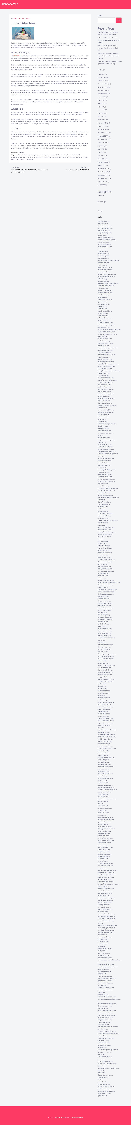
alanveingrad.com (103, 711)
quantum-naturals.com (105, 1013)
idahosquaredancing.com (105, 412)
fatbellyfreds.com (103, 985)
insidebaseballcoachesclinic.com (108, 1027)
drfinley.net (101, 1054)
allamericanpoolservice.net (106, 490)
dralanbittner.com (103, 428)
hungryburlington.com (105, 677)
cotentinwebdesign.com (105, 350)
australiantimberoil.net (105, 359)
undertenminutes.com (105, 246)
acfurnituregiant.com (104, 244)
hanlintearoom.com (104, 1043)
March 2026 (101, 74)
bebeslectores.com (104, 357)
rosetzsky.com (102, 640)
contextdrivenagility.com (106, 658)
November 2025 (103, 87)
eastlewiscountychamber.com (107, 589)
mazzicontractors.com (105, 976)
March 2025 (101, 100)
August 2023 (102, 142)
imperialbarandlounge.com (106, 398)
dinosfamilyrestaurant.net (106, 362)
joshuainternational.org (105, 863)
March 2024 (101, 120)
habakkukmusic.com (104, 856)
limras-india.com (103, 223)
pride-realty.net (103, 1036)
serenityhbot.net (103, 861)
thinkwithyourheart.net (105, 403)
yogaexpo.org (102, 525)
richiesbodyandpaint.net (105, 228)
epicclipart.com (102, 302)
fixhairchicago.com (103, 794)
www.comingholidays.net (106, 571)
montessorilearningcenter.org (107, 1015)
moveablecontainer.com (105, 343)
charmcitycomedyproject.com (107, 654)
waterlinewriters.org (104, 831)
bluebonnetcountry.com (105, 299)
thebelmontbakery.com (105, 269)
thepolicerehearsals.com (105, 585)
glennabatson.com (104, 599)
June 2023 (101, 149)
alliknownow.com (103, 587)
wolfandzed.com (103, 944)
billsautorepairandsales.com (107, 1010)
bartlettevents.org (104, 341)
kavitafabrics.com (103, 750)
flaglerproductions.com (105, 603)
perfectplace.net (103, 518)
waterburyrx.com (103, 780)
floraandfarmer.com (104, 373)
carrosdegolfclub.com (105, 368)
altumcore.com (102, 810)
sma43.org (101, 923)
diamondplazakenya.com (105, 1006)
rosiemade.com (102, 442)
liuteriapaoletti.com (104, 732)
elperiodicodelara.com (105, 226)
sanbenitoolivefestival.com (106, 559)
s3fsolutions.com (103, 375)
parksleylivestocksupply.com (107, 532)
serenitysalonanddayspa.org (106, 240)
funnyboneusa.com (104, 744)
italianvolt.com (103, 421)
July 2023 (101, 146)
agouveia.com (102, 1066)
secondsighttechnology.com (107, 470)
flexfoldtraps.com (103, 886)
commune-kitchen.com (105, 619)
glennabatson (9, 4)
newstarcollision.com (104, 465)
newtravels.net (102, 265)
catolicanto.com (103, 511)
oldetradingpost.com (104, 352)
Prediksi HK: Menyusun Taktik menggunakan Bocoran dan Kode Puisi (108, 48)
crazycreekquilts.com (104, 610)
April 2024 (101, 116)
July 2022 (101, 185)
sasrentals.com (102, 467)
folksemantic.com (103, 417)
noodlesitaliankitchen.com (106, 286)
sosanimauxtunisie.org (105, 311)
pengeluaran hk (76, 155)
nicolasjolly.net (102, 626)
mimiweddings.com (104, 1084)
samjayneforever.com (104, 1020)
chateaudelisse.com (104, 327)
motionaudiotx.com (104, 1077)
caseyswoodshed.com (105, 792)
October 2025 (102, 90)
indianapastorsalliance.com (106, 787)
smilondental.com (103, 463)
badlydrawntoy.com (104, 852)
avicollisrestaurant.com (105, 773)
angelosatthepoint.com (105, 785)
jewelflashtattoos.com (105, 292)
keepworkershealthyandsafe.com (108, 283)
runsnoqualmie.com (104, 905)
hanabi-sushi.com (103, 941)
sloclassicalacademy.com (106, 594)
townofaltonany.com (104, 725)
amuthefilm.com (103, 622)
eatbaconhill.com (103, 258)
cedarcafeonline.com (104, 242)
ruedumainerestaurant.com (106, 638)
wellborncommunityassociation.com (109, 329)
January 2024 (102, 126)
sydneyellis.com (103, 483)
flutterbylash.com (103, 1040)
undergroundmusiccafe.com (106, 1091)
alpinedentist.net (103, 316)
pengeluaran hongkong (33, 157)
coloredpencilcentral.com (106, 394)
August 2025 (102, 97)
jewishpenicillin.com (104, 493)
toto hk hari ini (18, 159)
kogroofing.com (103, 313)
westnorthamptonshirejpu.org (107, 334)
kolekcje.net (101, 509)
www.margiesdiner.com (105, 909)
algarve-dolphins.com (104, 709)
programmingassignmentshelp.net (108, 260)
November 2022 (103, 172)
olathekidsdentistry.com (105, 447)
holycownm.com (103, 755)
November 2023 (103, 133)
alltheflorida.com (103, 1024)
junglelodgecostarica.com (106, 702)
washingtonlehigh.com (105, 937)
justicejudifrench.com (104, 668)
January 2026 (102, 81)
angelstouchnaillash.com (106, 458)
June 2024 (101, 110)
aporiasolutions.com (104, 822)
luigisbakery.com (103, 939)
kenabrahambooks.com (105, 617)
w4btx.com (101, 456)
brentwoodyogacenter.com (106, 928)
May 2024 (101, 113)
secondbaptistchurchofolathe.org (108, 1068)
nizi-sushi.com (102, 686)
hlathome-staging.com (105, 477)
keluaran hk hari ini (52, 155)
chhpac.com (101, 1073)
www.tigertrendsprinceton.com (107, 870)
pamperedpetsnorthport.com (107, 440)
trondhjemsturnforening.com (107, 1004)
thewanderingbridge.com (105, 670)
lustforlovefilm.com (104, 624)
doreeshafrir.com (103, 651)
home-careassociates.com (106, 527)
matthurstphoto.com (104, 1022)
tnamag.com (102, 815)
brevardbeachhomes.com (106, 378)
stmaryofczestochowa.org (106, 665)
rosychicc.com (102, 543)
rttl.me (100, 1080)
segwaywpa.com (103, 824)
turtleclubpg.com (103, 760)
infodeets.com (102, 235)
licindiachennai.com (104, 230)
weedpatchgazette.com (105, 433)
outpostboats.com (104, 546)
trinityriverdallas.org (104, 516)
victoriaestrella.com (104, 764)
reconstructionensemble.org (107, 748)
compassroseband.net (105, 808)
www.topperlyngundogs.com (107, 875)
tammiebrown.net (103, 693)
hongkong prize (32, 155)
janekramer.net (102, 684)
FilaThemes (79, 1117)
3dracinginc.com (103, 578)
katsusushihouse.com (104, 633)
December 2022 (103, 169)
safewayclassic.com (104, 272)
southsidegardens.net (104, 971)
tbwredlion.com (103, 1008)
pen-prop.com (102, 868)
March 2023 (101, 159)
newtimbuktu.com (103, 253)
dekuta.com (101, 946)
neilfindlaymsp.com (104, 771)
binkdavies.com (102, 612)
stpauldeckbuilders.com (105, 900)
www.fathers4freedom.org (106, 872)
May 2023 (101, 152)
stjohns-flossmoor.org (105, 741)
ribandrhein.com (103, 507)
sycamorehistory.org (104, 955)
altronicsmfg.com (103, 256)
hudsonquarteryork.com (105, 990)
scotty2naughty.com (104, 649)
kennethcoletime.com (105, 674)
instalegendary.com (104, 281)
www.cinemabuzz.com (105, 948)
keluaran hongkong (64, 155)
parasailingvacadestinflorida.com (108, 1033)
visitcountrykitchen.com (105, 707)
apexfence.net (102, 1096)
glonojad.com (102, 642)
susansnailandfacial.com (105, 865)
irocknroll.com (102, 408)
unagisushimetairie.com (105, 290)
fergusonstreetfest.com (105, 1017)
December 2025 (103, 84)
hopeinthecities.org (104, 550)
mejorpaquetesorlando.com (106, 451)
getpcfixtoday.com (104, 295)
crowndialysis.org (103, 486)
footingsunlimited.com (105, 902)
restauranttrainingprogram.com (108, 488)
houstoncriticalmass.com (106, 580)
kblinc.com (101, 435)
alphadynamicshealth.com (106, 1038)
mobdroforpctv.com (104, 555)
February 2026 (102, 77)
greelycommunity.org (104, 635)
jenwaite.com (102, 1047)
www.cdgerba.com (103, 994)
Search (100, 15)
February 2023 (102, 162)
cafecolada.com (103, 564)
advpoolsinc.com (103, 783)
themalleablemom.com (105, 672)
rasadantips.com (103, 251)
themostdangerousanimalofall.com (109, 582)
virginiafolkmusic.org (104, 502)
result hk (44, 157)
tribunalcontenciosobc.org (106, 592)
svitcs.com (101, 803)
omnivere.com (102, 249)
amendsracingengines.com (106, 889)
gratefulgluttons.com (105, 553)
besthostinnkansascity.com (106, 1086)
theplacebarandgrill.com (105, 778)
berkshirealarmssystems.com (107, 424)
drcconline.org (102, 776)
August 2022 (102, 182)
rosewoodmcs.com (104, 953)
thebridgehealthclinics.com (106, 829)
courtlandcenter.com (104, 769)
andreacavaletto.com (104, 530)
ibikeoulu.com (102, 661)
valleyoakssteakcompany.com (107, 790)
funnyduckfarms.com (104, 1045)
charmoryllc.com (103, 576)
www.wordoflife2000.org (106, 410)
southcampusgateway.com (106, 325)
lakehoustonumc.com (104, 854)
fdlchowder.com (103, 912)
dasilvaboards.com (104, 596)
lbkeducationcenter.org (105, 513)
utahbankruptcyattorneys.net (107, 405)
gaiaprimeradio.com (104, 691)
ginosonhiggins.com (104, 714)
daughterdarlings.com (104, 233)
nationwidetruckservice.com (106, 757)
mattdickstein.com (104, 849)
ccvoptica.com (102, 935)
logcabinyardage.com (104, 842)
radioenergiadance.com (105, 318)
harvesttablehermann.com (106, 366)
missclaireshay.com (104, 221)
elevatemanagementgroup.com (108, 1050)
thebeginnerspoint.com (105, 569)
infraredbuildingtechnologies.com (108, 364)
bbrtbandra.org (102, 297)
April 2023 (101, 155)
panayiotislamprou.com (105, 322)
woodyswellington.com (105, 983)
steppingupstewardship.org (106, 932)
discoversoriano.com (104, 566)
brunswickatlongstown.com (106, 679)
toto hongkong (28, 159)
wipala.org (101, 539)
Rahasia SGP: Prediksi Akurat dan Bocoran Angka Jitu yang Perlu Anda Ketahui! (109, 40)
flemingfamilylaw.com (105, 1056)
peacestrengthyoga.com (105, 882)
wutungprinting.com (104, 716)
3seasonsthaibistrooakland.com (108, 520)
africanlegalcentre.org (105, 631)
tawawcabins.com (103, 414)
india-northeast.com (104, 385)
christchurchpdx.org (104, 615)
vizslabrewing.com (103, 426)
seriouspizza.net (103, 806)
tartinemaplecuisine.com (105, 681)
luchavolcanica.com (104, 753)
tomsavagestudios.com (105, 495)
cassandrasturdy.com (104, 557)
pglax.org (101, 727)
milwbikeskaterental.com (106, 721)
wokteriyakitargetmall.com (106, 479)
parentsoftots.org (103, 836)
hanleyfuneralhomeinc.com (106, 449)
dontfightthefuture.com (105, 389)
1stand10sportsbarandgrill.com (108, 454)
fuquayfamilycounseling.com (107, 1063)
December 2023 (103, 129)
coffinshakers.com (103, 663)
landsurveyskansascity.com (106, 898)
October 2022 (102, 175)
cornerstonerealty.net (105, 958)
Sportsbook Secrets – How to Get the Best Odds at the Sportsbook (29, 170)
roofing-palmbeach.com (105, 387)
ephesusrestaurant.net (105, 981)
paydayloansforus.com (105, 267)
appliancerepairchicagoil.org (106, 276)
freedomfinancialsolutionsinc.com (108, 884)
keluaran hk (18, 56)
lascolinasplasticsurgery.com (107, 918)
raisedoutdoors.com (104, 401)
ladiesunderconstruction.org (106, 355)
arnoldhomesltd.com (104, 391)
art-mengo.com (103, 688)
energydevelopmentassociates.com (109, 371)
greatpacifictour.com (104, 762)
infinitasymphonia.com (105, 628)
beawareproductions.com (106, 656)
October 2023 (102, 136)
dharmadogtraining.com (105, 1075)
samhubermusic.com (104, 1093)
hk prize (24, 155)
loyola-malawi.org (103, 541)
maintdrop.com (102, 306)
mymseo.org (101, 1070)
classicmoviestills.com (105, 562)
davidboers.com (103, 845)
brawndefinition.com (104, 605)
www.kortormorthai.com (105, 891)
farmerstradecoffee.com (106, 840)
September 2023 (103, 139)
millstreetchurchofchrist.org (107, 1031)
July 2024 (101, 107)
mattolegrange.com (104, 700)
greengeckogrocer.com (105, 474)
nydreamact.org (103, 288)
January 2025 (102, 103)
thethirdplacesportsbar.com (106, 978)
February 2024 (102, 123)
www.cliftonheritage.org (105, 921)
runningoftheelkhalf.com (106, 877)
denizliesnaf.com (103, 796)
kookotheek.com (103, 320)
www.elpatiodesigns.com (106, 987)
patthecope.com (103, 801)
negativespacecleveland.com (107, 730)
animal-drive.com (103, 813)
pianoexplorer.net (103, 969)
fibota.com (101, 992)
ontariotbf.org (102, 279)
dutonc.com (101, 695)
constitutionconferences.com (107, 799)
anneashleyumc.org (104, 895)
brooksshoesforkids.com (105, 817)
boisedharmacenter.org (105, 534)
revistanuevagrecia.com (105, 645)
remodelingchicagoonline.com (107, 925)
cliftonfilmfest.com (104, 396)
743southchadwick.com (105, 382)
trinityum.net (102, 974)
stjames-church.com (104, 647)
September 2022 (103, 178)
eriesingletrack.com (104, 437)
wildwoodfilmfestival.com (106, 332)
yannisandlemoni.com (104, 431)
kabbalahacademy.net (104, 460)
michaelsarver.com (104, 472)
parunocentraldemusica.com (107, 997)
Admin (27, 18)
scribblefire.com (103, 523)
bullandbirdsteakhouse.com (106, 916)
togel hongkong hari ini (77, 157)
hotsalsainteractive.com (105, 237)
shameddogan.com (104, 833)
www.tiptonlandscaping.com (107, 930)
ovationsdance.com (104, 504)
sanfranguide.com (103, 573)
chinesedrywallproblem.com (107, 737)
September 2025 (103, 94)
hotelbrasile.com (103, 336)
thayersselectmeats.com (106, 819)
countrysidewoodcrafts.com (107, 274)
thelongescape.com (104, 698)
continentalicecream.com (106, 608)
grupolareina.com (103, 345)
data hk (19, 155)
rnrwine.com (101, 1059)
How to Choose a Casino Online (77, 169)
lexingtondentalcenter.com (106, 481)
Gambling (21, 153)
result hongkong (53, 157)
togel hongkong (64, 157)
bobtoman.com (102, 309)
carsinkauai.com (103, 1029)
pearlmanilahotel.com (105, 304)
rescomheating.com (104, 1082)
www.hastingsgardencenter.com (108, 967)
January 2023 (102, 165)
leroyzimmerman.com (105, 1052)
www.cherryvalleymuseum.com (108, 348)
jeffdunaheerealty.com (105, 879)
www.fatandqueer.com (105, 893)
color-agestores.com (104, 536)
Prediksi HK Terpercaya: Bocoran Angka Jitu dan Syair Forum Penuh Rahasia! (108, 56)
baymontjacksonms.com (105, 723)
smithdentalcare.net (104, 1089)
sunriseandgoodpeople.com (106, 734)
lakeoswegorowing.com (105, 1061)
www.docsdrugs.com (104, 907)
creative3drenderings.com (106, 838)
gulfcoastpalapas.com (105, 826)
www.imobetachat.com (105, 847)
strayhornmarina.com (104, 601)
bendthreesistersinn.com (105, 739)
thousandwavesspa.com (105, 767)
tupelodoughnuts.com (105, 444)
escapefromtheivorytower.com (107, 380)
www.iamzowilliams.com (106, 964)
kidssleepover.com (103, 263)
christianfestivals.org (104, 704)
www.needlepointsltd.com (106, 914)
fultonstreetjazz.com (105, 339)
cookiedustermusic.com (105, 746)
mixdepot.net (102, 951)
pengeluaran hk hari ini (18, 157)
